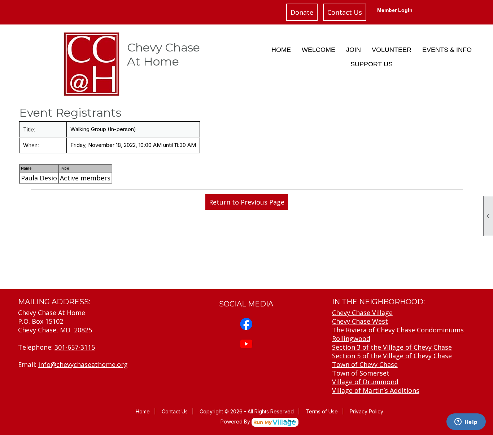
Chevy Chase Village (362, 312)
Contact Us (344, 12)
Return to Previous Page (246, 202)
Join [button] (353, 49)
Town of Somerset (360, 373)
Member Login (395, 10)
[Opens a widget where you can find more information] (466, 422)
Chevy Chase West (360, 321)
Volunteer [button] (391, 49)
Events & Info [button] (447, 49)
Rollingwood (351, 338)
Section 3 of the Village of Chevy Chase (392, 347)
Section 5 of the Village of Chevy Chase (392, 355)
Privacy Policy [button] (366, 411)
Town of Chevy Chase (365, 364)
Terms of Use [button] (322, 411)
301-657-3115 (74, 347)
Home (281, 49)
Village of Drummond (365, 381)
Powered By (236, 421)
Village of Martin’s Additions (375, 390)
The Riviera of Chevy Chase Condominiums (398, 330)
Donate (302, 12)
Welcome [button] (318, 49)
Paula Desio (39, 178)
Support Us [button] (371, 64)
